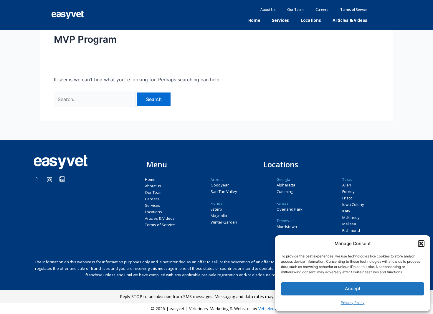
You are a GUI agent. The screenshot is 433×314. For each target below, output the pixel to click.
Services (280, 20)
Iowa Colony (353, 204)
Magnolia (219, 215)
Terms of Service (353, 9)
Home (254, 20)
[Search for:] (95, 99)
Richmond (351, 230)
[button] (421, 244)
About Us (268, 9)
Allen (346, 185)
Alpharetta (286, 185)
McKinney (351, 217)
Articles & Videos (350, 20)
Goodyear (220, 185)
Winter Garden (224, 222)
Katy (346, 211)
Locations (311, 20)
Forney (348, 191)
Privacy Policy (353, 302)
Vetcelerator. (270, 308)
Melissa (349, 224)
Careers (321, 9)
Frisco (347, 198)
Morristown (287, 226)
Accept (353, 288)
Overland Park (290, 209)
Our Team (295, 9)
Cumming (285, 191)
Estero (216, 209)
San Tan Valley (224, 191)
